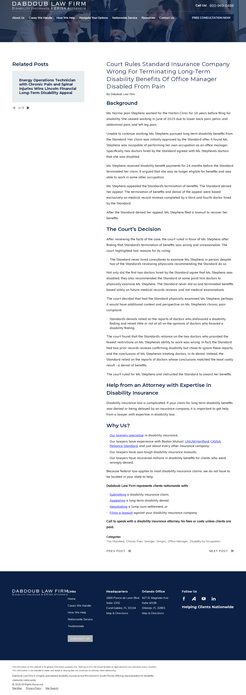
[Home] (49, 5)
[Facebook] (184, 599)
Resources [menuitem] (148, 17)
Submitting (118, 494)
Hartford (202, 441)
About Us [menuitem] (18, 17)
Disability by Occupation (205, 541)
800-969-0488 (222, 5)
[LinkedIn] (214, 599)
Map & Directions (117, 613)
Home (71, 598)
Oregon (161, 541)
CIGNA (216, 441)
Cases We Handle (79, 605)
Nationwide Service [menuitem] (124, 17)
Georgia (149, 541)
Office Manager (178, 541)
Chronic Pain (134, 541)
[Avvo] (194, 599)
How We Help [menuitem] (66, 17)
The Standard (115, 541)
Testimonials (76, 626)
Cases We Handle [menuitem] (40, 17)
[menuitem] (17, 688)
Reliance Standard (124, 446)
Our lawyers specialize (127, 435)
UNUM (190, 441)
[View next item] (28, 107)
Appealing (117, 500)
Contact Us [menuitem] (166, 17)
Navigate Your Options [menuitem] (93, 17)
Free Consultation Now (211, 17)
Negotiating (119, 506)
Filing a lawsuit (121, 513)
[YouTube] (204, 599)
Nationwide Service (80, 619)
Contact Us (80, 638)
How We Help (77, 612)
